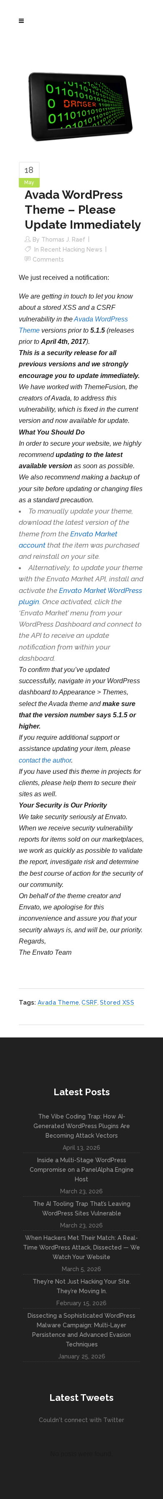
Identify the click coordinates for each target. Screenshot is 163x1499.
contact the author (45, 760)
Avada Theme (58, 1002)
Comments (48, 259)
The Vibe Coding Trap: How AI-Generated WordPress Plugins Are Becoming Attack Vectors (81, 1126)
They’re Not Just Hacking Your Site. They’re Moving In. (82, 1286)
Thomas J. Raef (63, 239)
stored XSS (117, 1002)
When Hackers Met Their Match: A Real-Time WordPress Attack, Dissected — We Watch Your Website (81, 1247)
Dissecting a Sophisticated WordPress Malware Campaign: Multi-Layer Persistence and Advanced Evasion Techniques (81, 1330)
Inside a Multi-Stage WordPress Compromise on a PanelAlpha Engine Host (82, 1170)
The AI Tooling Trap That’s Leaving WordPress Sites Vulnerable (81, 1208)
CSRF (89, 1002)
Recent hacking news (71, 249)
